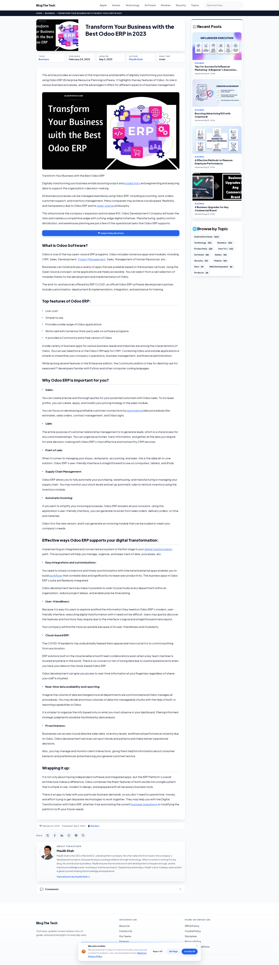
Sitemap (124, 941)
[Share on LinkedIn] (62, 835)
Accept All (189, 951)
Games (116, 5)
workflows (55, 575)
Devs (198, 266)
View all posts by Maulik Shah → (73, 876)
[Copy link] (83, 835)
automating (134, 410)
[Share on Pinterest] (76, 835)
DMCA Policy (192, 925)
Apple (103, 5)
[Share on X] (48, 835)
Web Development (220, 266)
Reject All (157, 951)
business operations (144, 804)
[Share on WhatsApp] (69, 835)
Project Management (91, 259)
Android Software (206, 237)
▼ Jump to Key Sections (111, 233)
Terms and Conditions (197, 946)
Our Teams (125, 936)
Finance (220, 260)
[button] (110, 131)
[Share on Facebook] (55, 835)
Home (39, 13)
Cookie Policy (193, 931)
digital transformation (158, 549)
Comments (49, 889)
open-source (105, 205)
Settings (173, 951)
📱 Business (93, 826)
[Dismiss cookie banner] (197, 946)
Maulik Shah (136, 59)
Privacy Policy (193, 941)
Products (201, 272)
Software (150, 5)
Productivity (203, 249)
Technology (132, 5)
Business (50, 13)
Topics (195, 5)
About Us (124, 925)
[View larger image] (57, 35)
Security (181, 5)
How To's (225, 249)
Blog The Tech (45, 5)
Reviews (166, 5)
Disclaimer (191, 936)
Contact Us (125, 931)
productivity (132, 183)
